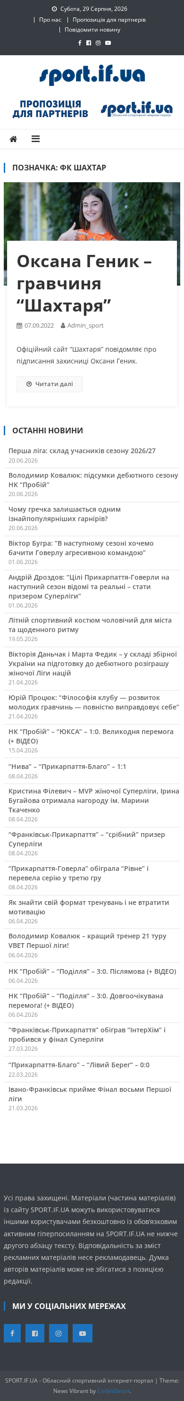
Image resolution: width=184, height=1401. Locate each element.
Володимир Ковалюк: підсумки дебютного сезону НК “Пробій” (93, 480)
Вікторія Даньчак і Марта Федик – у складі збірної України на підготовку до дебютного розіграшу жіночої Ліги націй (92, 663)
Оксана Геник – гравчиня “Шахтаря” (84, 283)
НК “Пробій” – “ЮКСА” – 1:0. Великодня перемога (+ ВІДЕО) (91, 736)
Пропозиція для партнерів (109, 20)
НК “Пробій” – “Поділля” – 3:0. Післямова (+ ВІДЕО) (92, 971)
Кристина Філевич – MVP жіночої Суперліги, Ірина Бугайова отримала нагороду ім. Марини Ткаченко (93, 800)
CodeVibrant (113, 1391)
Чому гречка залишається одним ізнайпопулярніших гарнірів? (64, 514)
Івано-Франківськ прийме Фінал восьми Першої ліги (89, 1094)
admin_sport (85, 325)
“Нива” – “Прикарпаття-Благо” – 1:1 (67, 766)
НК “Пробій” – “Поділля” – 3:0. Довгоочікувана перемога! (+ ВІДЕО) (85, 1000)
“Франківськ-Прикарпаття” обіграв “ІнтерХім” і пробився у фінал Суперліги (87, 1034)
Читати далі (54, 384)
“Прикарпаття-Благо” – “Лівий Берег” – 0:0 (79, 1064)
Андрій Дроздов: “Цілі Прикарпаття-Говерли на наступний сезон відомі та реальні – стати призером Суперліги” (88, 586)
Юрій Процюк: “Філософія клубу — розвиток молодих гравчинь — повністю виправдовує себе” (93, 702)
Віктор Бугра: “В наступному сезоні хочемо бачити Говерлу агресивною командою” (81, 548)
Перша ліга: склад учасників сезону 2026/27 (82, 450)
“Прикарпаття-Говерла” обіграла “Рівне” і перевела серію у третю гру (78, 873)
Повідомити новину (92, 29)
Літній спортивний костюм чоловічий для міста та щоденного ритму (90, 625)
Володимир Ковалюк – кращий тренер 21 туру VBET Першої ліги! (87, 940)
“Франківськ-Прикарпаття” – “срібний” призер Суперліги (86, 839)
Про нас (50, 20)
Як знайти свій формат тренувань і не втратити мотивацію (88, 907)
